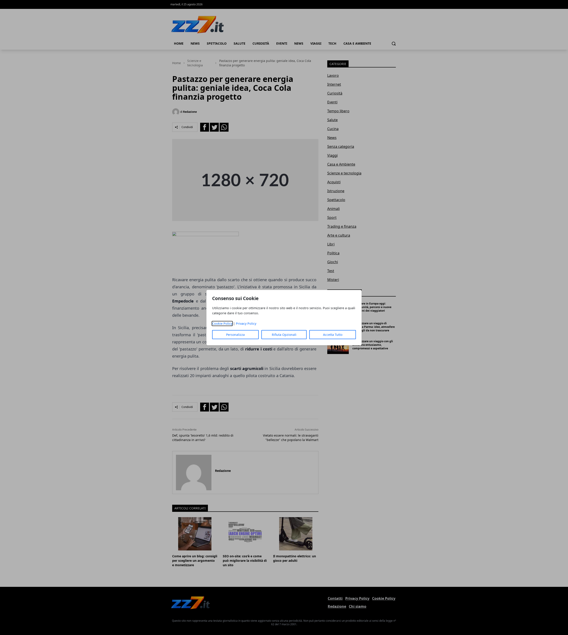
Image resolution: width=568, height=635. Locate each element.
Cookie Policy (222, 323)
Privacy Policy (246, 323)
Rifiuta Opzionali (284, 334)
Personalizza (235, 334)
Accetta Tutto (332, 334)
